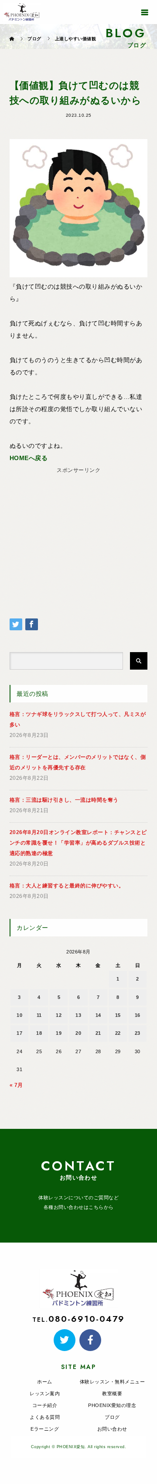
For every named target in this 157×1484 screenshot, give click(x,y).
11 (39, 1015)
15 (118, 1015)
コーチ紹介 (45, 1405)
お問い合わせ (112, 1429)
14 (98, 1015)
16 (137, 1015)
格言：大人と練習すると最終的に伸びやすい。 (67, 886)
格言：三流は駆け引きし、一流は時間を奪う (64, 800)
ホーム (44, 1381)
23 (137, 1033)
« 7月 (16, 1085)
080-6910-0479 (86, 1319)
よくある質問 (45, 1417)
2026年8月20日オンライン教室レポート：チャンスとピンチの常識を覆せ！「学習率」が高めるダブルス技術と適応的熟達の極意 (78, 842)
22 (118, 1033)
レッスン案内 (45, 1393)
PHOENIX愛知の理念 (112, 1405)
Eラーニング (45, 1429)
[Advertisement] (78, 531)
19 (58, 1033)
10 (19, 1015)
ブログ (112, 1417)
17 (19, 1033)
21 (98, 1033)
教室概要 (112, 1393)
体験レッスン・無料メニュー (112, 1381)
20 (78, 1033)
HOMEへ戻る (29, 457)
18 (39, 1033)
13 (78, 1015)
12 (58, 1015)
